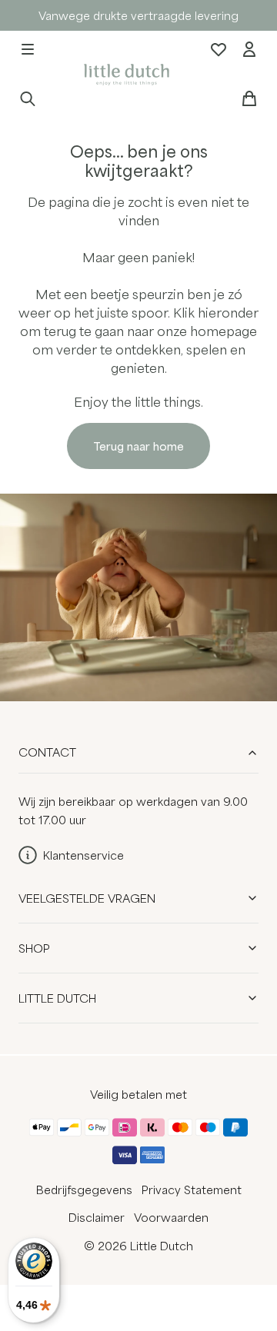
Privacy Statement (192, 1189)
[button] (27, 49)
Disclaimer (96, 1217)
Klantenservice (83, 855)
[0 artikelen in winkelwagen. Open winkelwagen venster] (249, 98)
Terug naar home (138, 446)
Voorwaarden (171, 1217)
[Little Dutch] (124, 73)
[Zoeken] (27, 98)
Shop (34, 948)
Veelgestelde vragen (86, 898)
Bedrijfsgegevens (84, 1189)
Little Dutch (57, 998)
